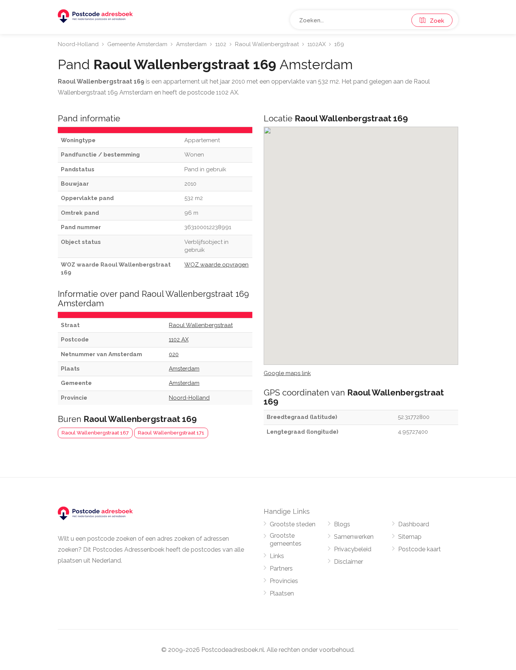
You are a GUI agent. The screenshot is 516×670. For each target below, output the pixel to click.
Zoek (434, 20)
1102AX (316, 44)
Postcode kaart (419, 549)
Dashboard (413, 524)
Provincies (284, 581)
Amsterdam (191, 44)
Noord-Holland (78, 44)
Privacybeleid (352, 549)
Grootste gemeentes (285, 539)
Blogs (342, 524)
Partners (281, 568)
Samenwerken (354, 536)
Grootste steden (292, 524)
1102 (220, 44)
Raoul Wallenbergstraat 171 (171, 433)
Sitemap (410, 536)
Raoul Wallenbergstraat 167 (95, 433)
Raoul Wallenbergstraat (267, 44)
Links (277, 556)
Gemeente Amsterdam (137, 44)
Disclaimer (348, 561)
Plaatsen (282, 593)
